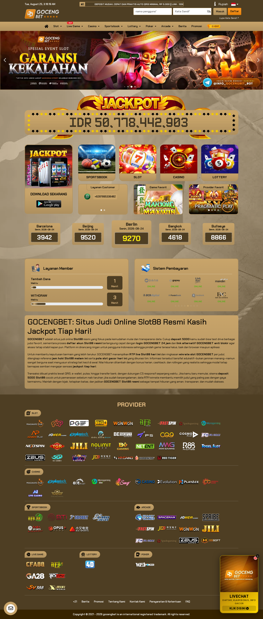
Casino (92, 26)
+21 (75, 601)
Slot (56, 26)
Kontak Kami (137, 601)
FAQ (188, 601)
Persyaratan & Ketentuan (165, 601)
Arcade (165, 26)
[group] (216, 199)
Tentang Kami (116, 601)
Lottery (133, 26)
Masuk (220, 11)
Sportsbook (112, 26)
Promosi (196, 26)
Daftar (234, 11)
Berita (182, 26)
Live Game (73, 26)
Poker (149, 26)
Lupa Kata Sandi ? (228, 18)
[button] (258, 60)
